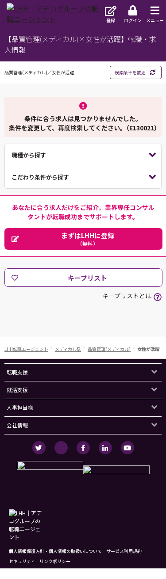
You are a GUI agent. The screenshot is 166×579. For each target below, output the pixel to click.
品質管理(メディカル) (109, 349)
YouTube (127, 447)
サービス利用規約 (124, 551)
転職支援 (17, 372)
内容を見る (83, 155)
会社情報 (17, 425)
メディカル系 (68, 349)
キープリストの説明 (158, 297)
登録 (110, 20)
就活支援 (17, 389)
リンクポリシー (54, 561)
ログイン (133, 20)
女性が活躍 (148, 349)
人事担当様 (20, 407)
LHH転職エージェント (26, 349)
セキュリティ (22, 561)
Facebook (83, 447)
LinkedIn (105, 447)
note (61, 447)
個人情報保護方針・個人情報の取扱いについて (55, 551)
